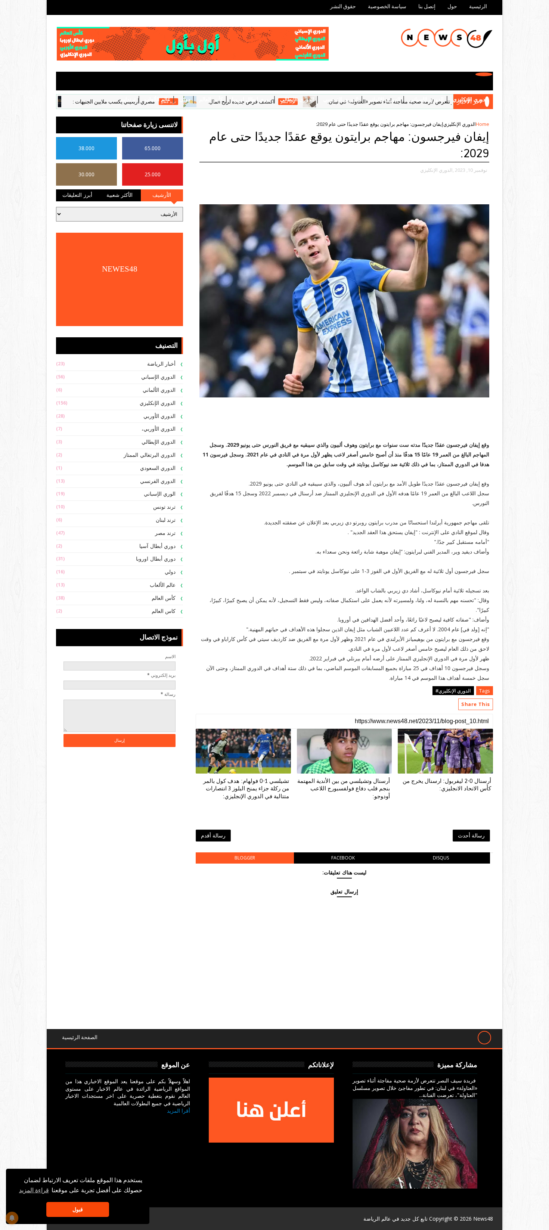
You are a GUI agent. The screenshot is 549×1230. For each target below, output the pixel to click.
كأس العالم (211, 99)
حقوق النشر (343, 6)
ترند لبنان (166, 520)
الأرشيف (161, 195)
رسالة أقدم (213, 835)
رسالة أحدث (471, 835)
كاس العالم (164, 611)
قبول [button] (77, 1209)
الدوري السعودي (158, 468)
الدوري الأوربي (159, 416)
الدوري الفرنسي (341, 99)
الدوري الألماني (159, 390)
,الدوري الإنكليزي (437, 170)
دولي (184, 99)
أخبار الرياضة (161, 364)
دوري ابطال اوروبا (251, 99)
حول (452, 6)
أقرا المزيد (178, 1110)
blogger (245, 858)
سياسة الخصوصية (387, 6)
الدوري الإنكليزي (470, 99)
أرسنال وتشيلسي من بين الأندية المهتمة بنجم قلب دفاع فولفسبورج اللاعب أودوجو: (343, 789)
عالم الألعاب (157, 99)
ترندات (128, 99)
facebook (343, 858)
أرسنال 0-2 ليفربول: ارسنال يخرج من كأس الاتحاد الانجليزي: (447, 785)
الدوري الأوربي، (159, 429)
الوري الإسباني (160, 494)
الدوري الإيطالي (297, 99)
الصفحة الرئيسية (79, 1037)
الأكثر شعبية (119, 195)
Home (482, 124)
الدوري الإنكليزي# (453, 690)
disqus (441, 858)
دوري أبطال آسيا (157, 546)
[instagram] (147, 1122)
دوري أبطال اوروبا (156, 559)
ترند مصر (73, 101)
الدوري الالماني (383, 99)
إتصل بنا (426, 6)
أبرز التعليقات (77, 195)
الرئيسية (478, 6)
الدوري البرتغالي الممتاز (150, 455)
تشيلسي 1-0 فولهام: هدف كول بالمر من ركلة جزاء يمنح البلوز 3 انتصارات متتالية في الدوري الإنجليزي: (246, 789)
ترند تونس (164, 507)
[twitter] (165, 1122)
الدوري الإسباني (426, 99)
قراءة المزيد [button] (34, 1190)
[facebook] (182, 1122)
